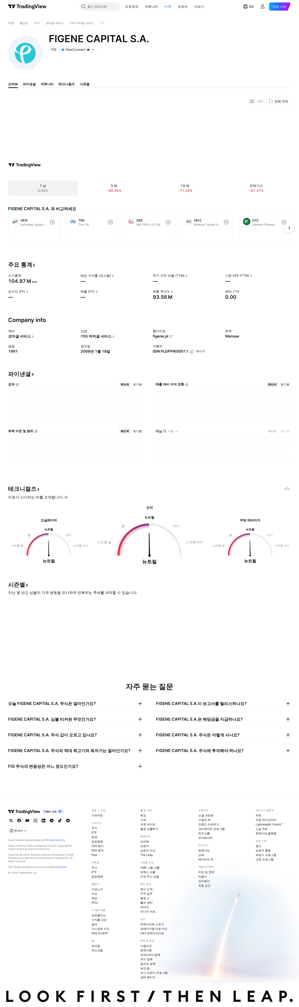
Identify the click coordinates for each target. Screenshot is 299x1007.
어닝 (94, 893)
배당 (94, 898)
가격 (143, 820)
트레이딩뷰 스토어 (152, 924)
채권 (94, 837)
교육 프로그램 (265, 859)
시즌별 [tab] (84, 84)
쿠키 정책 (146, 959)
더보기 (199, 6)
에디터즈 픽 (205, 859)
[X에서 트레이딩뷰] (11, 820)
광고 (258, 846)
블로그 (144, 898)
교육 (201, 855)
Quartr (63, 866)
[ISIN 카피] (192, 351)
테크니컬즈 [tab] (67, 84)
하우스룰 (204, 833)
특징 (143, 815)
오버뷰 (144, 841)
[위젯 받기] (260, 101)
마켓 (168, 6)
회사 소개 (146, 889)
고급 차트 (262, 829)
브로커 (183, 6)
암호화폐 (97, 841)
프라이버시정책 (150, 954)
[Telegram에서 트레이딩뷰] (52, 820)
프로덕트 (131, 6)
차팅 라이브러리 (266, 820)
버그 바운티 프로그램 (154, 972)
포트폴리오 (99, 915)
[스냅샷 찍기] (251, 101)
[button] (141, 6)
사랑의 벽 (204, 820)
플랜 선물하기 (149, 829)
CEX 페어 (98, 846)
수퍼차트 (97, 815)
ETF (94, 832)
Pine (94, 855)
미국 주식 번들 (149, 876)
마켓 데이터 (147, 824)
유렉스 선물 (147, 872)
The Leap (146, 855)
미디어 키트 (147, 911)
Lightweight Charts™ (269, 824)
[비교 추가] (52, 222)
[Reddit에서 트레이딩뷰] (68, 820)
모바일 (96, 945)
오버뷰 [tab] (13, 84)
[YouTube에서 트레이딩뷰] (27, 820)
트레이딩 (204, 850)
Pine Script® (100, 933)
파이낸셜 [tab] (29, 84)
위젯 (258, 815)
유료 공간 (204, 885)
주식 (94, 828)
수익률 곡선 (99, 919)
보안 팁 (145, 968)
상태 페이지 (147, 977)
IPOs (95, 902)
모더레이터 (205, 837)
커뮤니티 (151, 6)
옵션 (94, 924)
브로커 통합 (263, 850)
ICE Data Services (54, 840)
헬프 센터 (146, 902)
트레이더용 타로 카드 (154, 928)
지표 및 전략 (206, 872)
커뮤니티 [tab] (47, 84)
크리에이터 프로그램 (211, 829)
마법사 (202, 876)
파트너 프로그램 (266, 855)
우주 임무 (146, 893)
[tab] (125, 384)
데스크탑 (97, 950)
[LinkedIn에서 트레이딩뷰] (43, 820)
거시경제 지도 (100, 928)
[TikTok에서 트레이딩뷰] (60, 820)
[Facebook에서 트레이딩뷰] (19, 820)
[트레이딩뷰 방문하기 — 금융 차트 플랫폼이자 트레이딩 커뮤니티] (24, 165)
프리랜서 (204, 881)
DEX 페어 (98, 850)
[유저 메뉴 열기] (263, 6)
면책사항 (146, 950)
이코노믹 (97, 889)
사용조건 (146, 945)
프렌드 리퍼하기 (208, 824)
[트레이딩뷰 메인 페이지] (27, 6)
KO (251, 6)
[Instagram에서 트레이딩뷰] (35, 820)
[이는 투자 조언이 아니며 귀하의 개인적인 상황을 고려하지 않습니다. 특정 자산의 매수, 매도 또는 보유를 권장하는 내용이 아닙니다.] (66, 497)
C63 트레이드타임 (152, 933)
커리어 (144, 907)
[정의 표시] (24, 275)
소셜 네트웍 (205, 815)
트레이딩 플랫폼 (266, 833)
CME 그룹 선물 (149, 867)
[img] (88, 49)
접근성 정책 (147, 963)
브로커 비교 (147, 850)
